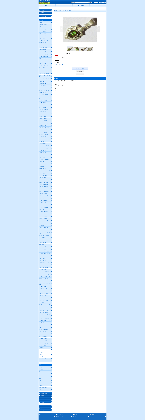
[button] (97, 5)
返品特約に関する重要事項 (60, 64)
